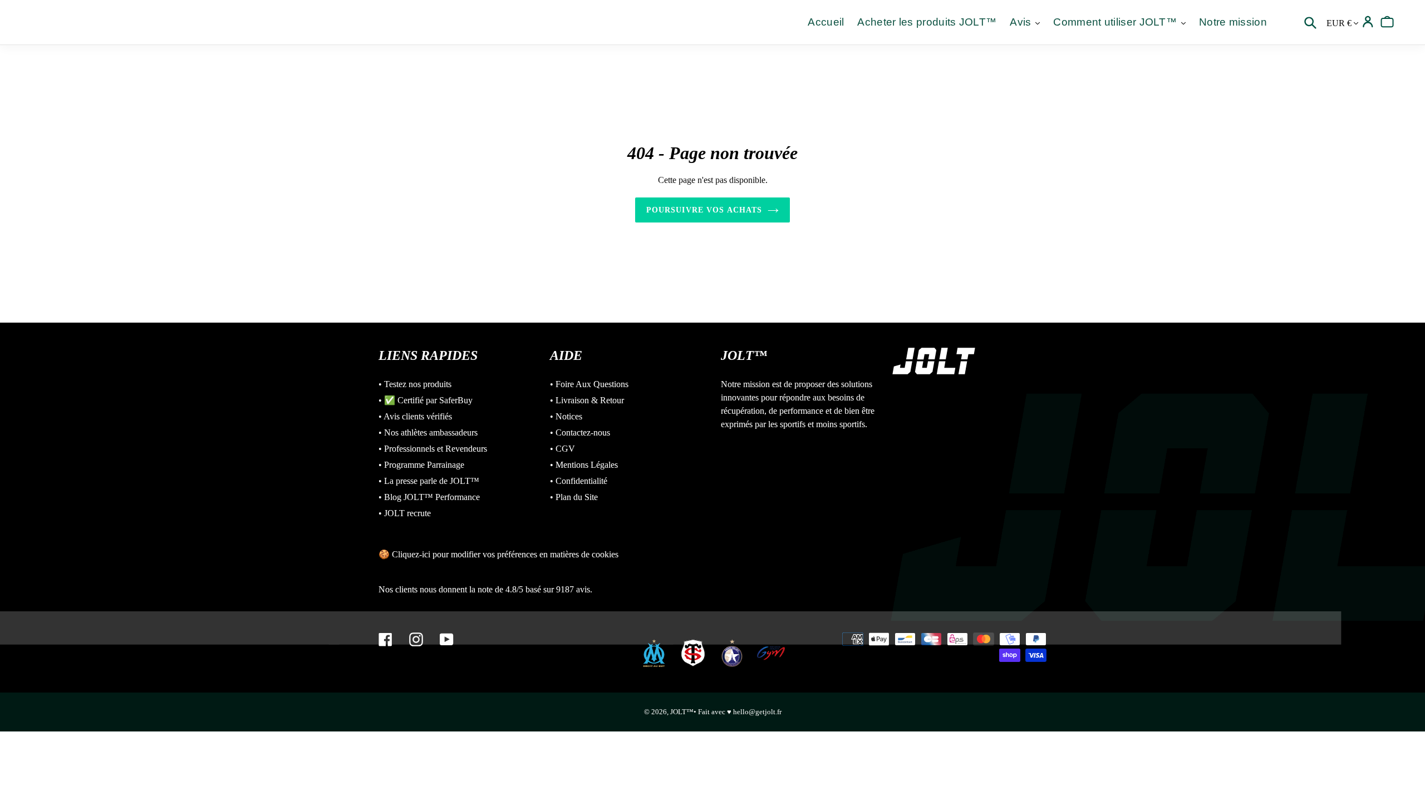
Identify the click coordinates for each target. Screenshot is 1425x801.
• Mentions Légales (584, 464)
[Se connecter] (1368, 22)
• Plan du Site (574, 497)
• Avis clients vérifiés (415, 416)
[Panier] (1387, 22)
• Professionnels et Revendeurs (433, 448)
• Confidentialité (578, 481)
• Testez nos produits (415, 384)
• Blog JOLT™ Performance (429, 497)
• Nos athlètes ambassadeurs (428, 432)
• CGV (562, 448)
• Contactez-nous (580, 432)
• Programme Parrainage (421, 464)
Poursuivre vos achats (704, 210)
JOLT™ (682, 712)
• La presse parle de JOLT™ (429, 481)
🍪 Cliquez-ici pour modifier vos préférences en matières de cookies (498, 554)
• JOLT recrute (405, 513)
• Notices (566, 416)
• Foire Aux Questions (589, 384)
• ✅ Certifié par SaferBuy (426, 400)
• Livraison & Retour (587, 400)
